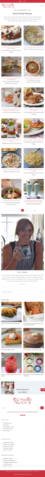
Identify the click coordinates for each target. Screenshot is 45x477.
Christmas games (7, 464)
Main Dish (12, 78)
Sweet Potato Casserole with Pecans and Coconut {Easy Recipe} (33, 324)
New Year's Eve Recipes (14, 110)
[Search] (41, 292)
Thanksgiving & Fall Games (10, 462)
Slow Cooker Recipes (11, 79)
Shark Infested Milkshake (33, 204)
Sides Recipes (35, 169)
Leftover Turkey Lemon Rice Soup (33, 49)
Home (15, 10)
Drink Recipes (28, 200)
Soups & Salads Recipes (38, 47)
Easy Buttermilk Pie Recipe (7, 349)
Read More (22, 284)
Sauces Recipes (6, 200)
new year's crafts (8, 428)
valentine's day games (9, 460)
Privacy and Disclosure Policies (25, 471)
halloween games (8, 458)
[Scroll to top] (42, 473)
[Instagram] (25, 1)
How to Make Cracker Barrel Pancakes (32, 349)
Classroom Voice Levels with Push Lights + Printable (33, 375)
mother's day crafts (8, 426)
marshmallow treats (8, 442)
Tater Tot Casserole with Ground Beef (10, 323)
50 (34, 210)
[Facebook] (20, 1)
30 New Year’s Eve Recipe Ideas (11, 112)
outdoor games (7, 466)
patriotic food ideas (8, 444)
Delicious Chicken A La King (11, 171)
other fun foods (7, 450)
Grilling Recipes (14, 47)
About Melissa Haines (11, 471)
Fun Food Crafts (31, 201)
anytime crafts (7, 423)
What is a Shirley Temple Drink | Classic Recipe (11, 375)
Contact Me (36, 471)
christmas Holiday (8, 448)
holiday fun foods (8, 446)
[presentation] (11, 36)
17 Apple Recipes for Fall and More (11, 143)
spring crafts (6, 430)
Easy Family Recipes (22, 10)
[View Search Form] (43, 5)
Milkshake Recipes (39, 201)
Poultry (18, 169)
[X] (22, 1)
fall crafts (6, 425)
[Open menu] (41, 5)
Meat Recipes (12, 48)
